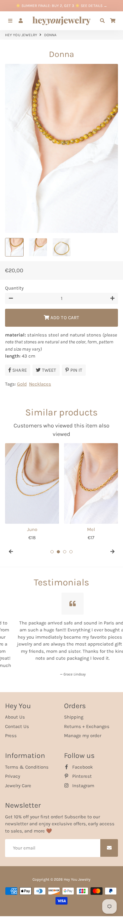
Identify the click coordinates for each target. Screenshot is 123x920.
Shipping (73, 711)
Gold (22, 384)
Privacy (12, 770)
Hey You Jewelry (21, 35)
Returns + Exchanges (86, 721)
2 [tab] (58, 551)
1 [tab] (52, 551)
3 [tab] (64, 551)
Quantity (14, 288)
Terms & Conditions (27, 761)
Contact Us (17, 721)
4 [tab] (71, 551)
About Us (15, 711)
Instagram (82, 779)
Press (11, 730)
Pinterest (81, 770)
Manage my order (82, 730)
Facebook (82, 761)
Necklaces (40, 384)
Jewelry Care (18, 779)
